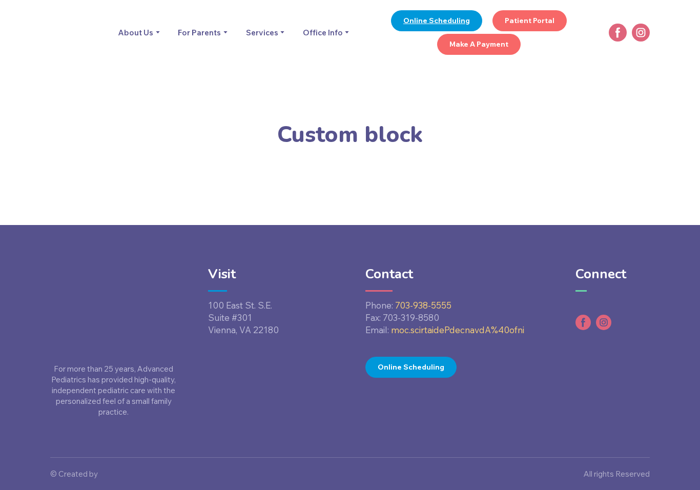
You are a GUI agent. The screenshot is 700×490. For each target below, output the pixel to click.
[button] (436, 20)
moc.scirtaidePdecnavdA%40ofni (457, 329)
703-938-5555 (423, 305)
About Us (135, 32)
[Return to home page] (74, 33)
